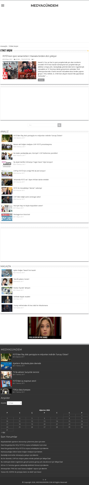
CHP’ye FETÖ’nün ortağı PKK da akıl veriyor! (29, 171)
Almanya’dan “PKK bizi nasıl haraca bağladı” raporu (19, 469)
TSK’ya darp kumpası (21, 390)
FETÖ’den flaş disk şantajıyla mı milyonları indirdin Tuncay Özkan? (37, 136)
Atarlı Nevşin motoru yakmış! (38, 338)
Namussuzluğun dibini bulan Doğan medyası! (17, 452)
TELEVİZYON (25, 59)
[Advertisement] (44, 25)
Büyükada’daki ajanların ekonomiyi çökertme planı (19, 442)
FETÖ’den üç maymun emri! (24, 381)
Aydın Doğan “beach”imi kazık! (24, 270)
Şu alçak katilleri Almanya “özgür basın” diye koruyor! (33, 162)
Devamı (41, 80)
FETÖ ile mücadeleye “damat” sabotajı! (27, 188)
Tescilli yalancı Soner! (21, 279)
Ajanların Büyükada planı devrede (27, 363)
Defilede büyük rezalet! (21, 297)
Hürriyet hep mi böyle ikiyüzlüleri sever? (28, 206)
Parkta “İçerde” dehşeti (21, 288)
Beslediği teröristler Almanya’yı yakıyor (15, 455)
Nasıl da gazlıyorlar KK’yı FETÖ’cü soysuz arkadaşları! (20, 445)
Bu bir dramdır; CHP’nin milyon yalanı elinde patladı (20, 459)
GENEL (18, 59)
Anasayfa (3, 46)
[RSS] (88, 51)
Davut (39, 472)
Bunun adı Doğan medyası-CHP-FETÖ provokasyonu (32, 144)
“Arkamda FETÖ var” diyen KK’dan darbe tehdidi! (31, 180)
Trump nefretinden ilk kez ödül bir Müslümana (30, 305)
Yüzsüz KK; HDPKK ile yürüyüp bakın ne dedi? (17, 472)
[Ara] (59, 125)
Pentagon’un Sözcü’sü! (21, 214)
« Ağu (3, 432)
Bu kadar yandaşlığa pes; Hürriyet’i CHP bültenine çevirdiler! (35, 153)
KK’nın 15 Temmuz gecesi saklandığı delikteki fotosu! (20, 465)
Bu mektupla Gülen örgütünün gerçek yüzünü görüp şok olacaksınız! (26, 462)
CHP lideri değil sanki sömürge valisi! (27, 197)
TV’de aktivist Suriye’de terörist (26, 372)
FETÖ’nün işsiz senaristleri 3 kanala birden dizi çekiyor (30, 56)
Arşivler (4, 403)
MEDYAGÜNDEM (44, 6)
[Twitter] (45, 479)
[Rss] (43, 479)
